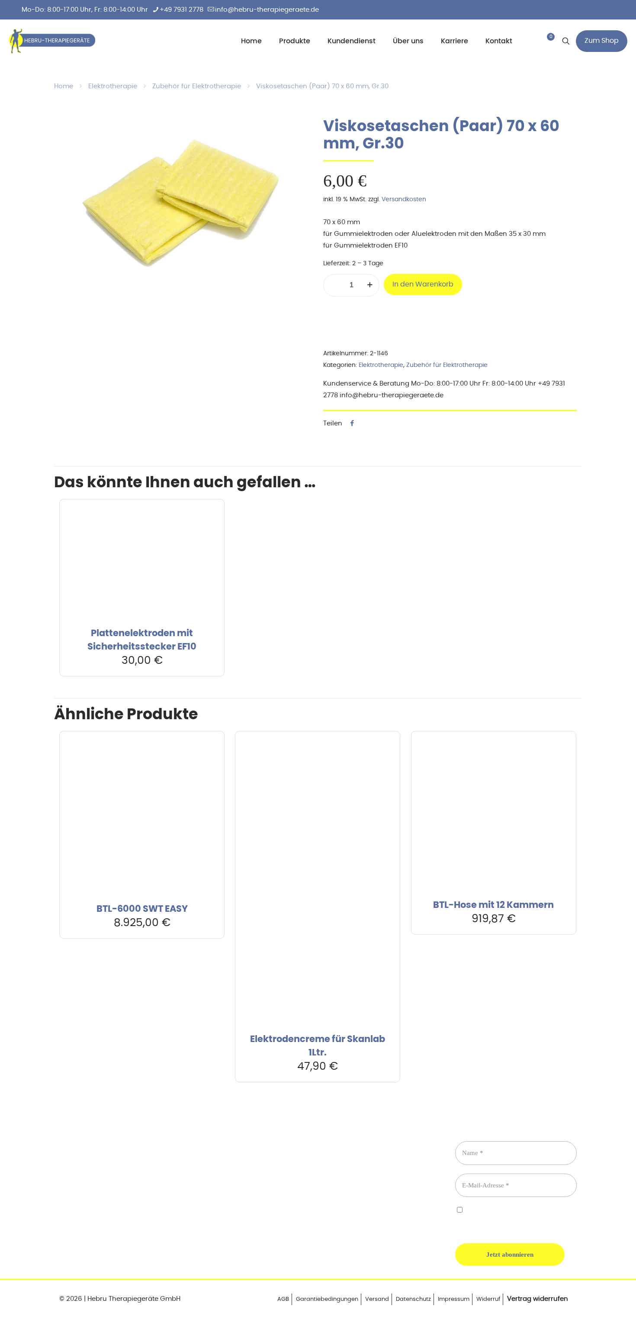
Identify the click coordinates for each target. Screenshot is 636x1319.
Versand (377, 1299)
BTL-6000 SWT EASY (142, 909)
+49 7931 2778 (181, 9)
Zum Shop (602, 40)
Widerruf (488, 1299)
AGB (283, 1299)
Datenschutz (413, 1299)
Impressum (453, 1299)
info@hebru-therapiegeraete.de (267, 9)
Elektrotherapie (112, 86)
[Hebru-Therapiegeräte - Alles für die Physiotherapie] (52, 41)
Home (63, 86)
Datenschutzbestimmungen (494, 1218)
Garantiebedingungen (327, 1299)
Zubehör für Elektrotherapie (196, 86)
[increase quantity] (369, 285)
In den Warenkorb (422, 284)
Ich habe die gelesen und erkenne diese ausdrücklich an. (512, 1217)
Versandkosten (404, 199)
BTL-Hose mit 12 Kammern (493, 905)
